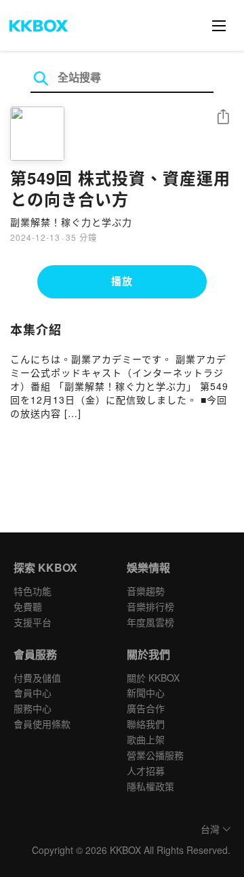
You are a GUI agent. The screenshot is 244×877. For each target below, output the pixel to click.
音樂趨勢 (146, 591)
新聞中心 (146, 692)
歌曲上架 (146, 739)
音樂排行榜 (150, 606)
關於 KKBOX (153, 677)
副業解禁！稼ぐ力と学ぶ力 (71, 222)
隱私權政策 (150, 786)
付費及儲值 (37, 677)
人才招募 (146, 770)
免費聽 (28, 606)
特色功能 (33, 591)
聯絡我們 (146, 723)
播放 (122, 280)
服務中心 (33, 708)
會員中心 (33, 692)
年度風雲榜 (150, 622)
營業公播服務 (155, 755)
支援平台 (33, 622)
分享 (223, 117)
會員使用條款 (42, 723)
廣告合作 (146, 708)
